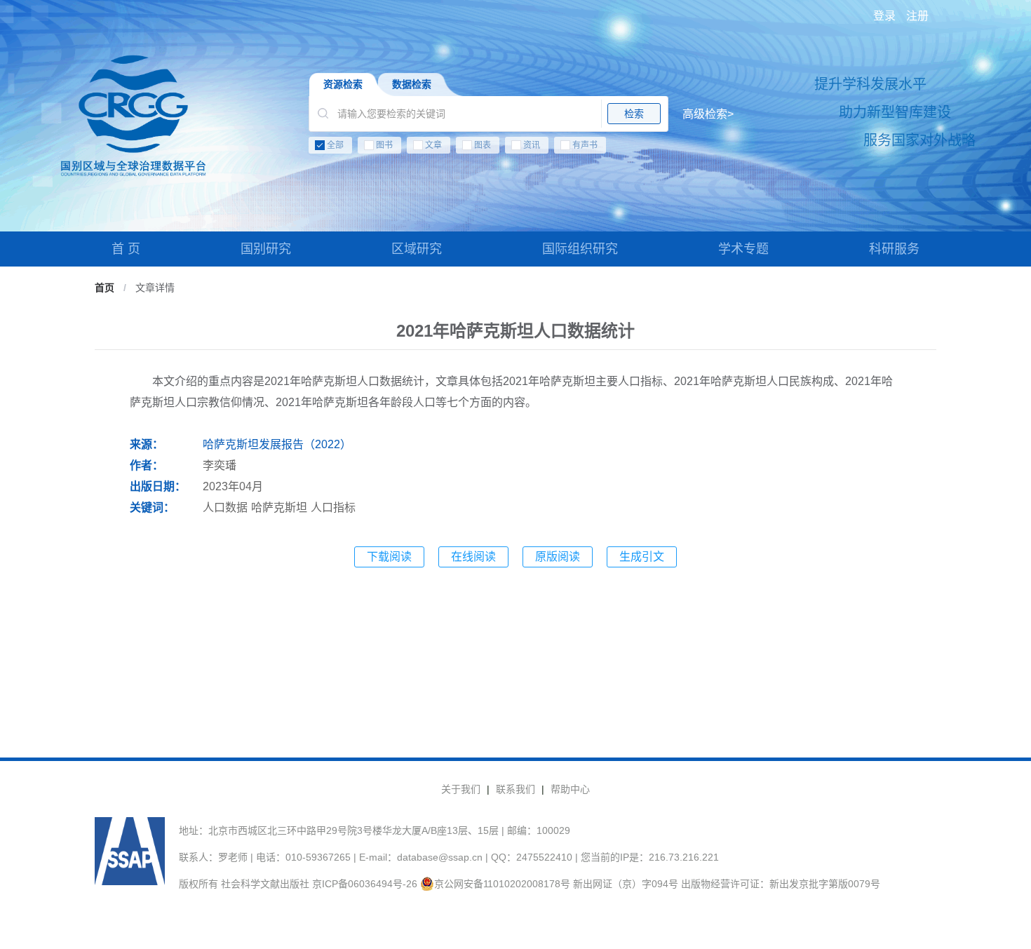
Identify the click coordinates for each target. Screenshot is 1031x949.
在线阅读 (473, 557)
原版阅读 (557, 557)
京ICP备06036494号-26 (364, 883)
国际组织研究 (580, 249)
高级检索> (708, 114)
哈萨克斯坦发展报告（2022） (277, 444)
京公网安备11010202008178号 (502, 883)
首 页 (126, 249)
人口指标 (333, 507)
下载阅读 (389, 557)
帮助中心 (570, 789)
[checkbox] (521, 148)
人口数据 (225, 507)
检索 (634, 113)
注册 (917, 16)
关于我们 (460, 789)
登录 (884, 16)
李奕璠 (219, 465)
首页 (104, 287)
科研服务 (894, 249)
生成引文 (641, 557)
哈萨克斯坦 (279, 507)
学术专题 (743, 249)
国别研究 (266, 249)
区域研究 (416, 249)
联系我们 (515, 789)
